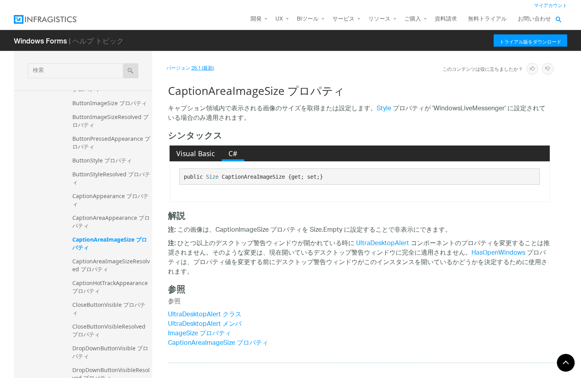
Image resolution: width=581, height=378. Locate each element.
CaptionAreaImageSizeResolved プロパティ (111, 265)
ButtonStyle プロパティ (102, 160)
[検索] (130, 70)
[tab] (196, 153)
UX (279, 19)
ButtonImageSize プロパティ (109, 103)
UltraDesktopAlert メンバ (204, 324)
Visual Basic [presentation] (195, 153)
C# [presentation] (232, 153)
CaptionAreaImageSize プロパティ (109, 243)
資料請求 (446, 19)
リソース (379, 19)
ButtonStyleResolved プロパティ (111, 178)
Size (212, 177)
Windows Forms (40, 40)
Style (384, 108)
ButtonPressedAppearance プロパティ (111, 142)
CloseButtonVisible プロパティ (108, 308)
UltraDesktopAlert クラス (204, 314)
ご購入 (412, 19)
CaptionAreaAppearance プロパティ (111, 221)
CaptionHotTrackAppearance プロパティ (110, 287)
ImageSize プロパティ (199, 333)
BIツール (308, 19)
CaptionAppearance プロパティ (110, 200)
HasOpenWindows (498, 253)
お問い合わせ (534, 19)
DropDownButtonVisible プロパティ (110, 352)
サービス (343, 19)
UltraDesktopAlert (382, 243)
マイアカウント (550, 5)
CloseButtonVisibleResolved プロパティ (109, 330)
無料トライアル (487, 19)
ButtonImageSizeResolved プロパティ (110, 121)
